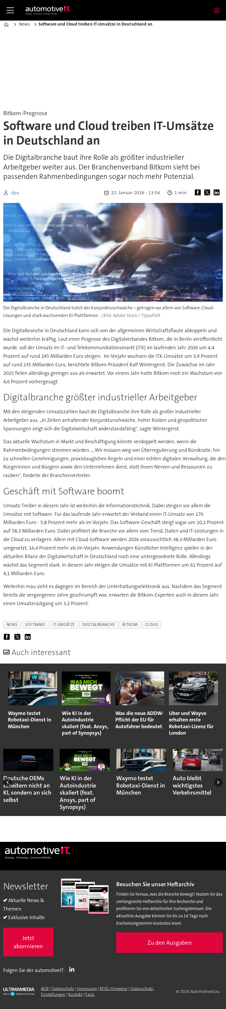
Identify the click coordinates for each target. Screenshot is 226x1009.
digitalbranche (98, 624)
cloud (151, 624)
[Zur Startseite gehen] (48, 10)
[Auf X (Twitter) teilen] (208, 192)
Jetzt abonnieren (28, 942)
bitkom (129, 624)
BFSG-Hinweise (113, 988)
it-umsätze (64, 624)
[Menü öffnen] (10, 10)
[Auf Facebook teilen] (199, 192)
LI (73, 969)
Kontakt (75, 994)
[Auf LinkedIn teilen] (217, 192)
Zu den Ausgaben (169, 942)
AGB (45, 988)
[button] (7, 782)
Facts (89, 994)
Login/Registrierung (218, 10)
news (12, 624)
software (35, 624)
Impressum (87, 988)
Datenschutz (62, 988)
